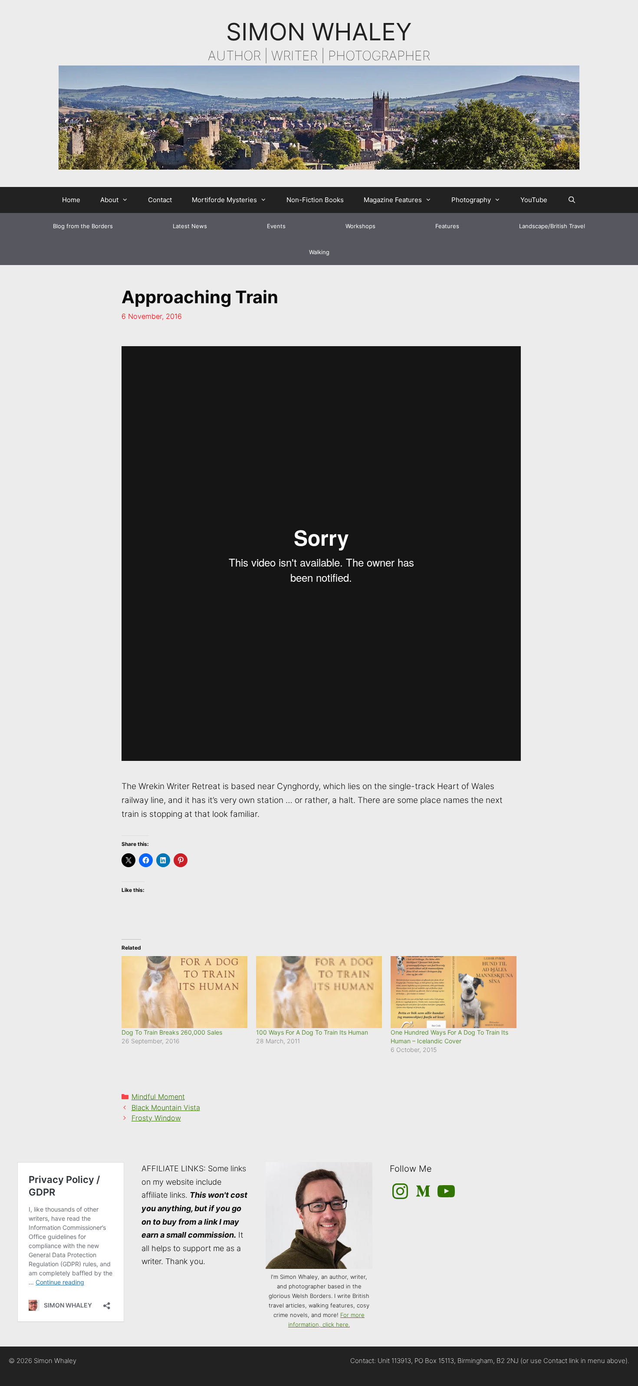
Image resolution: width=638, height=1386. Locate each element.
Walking (319, 252)
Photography (471, 200)
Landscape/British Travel (552, 226)
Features (447, 226)
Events (276, 226)
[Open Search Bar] (571, 200)
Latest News (190, 226)
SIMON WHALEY (319, 31)
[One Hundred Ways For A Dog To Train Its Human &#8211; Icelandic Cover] (453, 992)
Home (71, 200)
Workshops (360, 226)
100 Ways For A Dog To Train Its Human (312, 1032)
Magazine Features (393, 200)
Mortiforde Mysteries (224, 200)
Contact (160, 200)
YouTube (533, 200)
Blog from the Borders (83, 226)
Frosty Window (156, 1118)
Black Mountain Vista (166, 1107)
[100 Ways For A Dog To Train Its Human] (319, 992)
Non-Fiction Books (315, 200)
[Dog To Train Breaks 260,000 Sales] (184, 992)
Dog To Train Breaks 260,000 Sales (172, 1032)
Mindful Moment (158, 1096)
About (109, 200)
